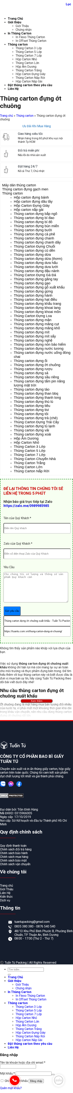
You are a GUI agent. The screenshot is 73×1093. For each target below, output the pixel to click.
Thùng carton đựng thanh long (37, 398)
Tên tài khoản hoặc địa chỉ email (22, 1062)
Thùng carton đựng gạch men (25, 189)
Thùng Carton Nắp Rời (30, 78)
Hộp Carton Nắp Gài (29, 81)
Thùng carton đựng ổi (30, 361)
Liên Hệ (13, 89)
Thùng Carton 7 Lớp (29, 55)
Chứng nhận (24, 30)
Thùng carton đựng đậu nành (36, 271)
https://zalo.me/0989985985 (26, 506)
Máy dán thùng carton (19, 185)
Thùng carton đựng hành (33, 295)
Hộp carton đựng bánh (31, 197)
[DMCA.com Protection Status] (12, 797)
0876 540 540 (45, 926)
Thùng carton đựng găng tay (36, 279)
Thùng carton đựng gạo (32, 283)
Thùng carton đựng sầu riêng (36, 377)
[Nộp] (9, 974)
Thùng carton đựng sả (31, 373)
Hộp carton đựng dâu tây (33, 201)
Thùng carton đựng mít (31, 332)
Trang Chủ (15, 18)
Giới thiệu (14, 22)
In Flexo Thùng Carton (30, 37)
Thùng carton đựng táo (31, 389)
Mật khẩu (7, 1073)
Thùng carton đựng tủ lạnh (34, 426)
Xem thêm (36, 700)
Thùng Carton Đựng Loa (33, 316)
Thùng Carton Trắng (29, 70)
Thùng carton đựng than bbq (36, 393)
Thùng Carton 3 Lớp (29, 48)
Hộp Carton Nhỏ (26, 59)
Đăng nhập (36, 1081)
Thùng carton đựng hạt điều (35, 300)
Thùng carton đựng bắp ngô (35, 214)
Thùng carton (18, 44)
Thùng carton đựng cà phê (34, 234)
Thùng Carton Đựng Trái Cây (36, 422)
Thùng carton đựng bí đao (34, 218)
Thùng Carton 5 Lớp (29, 52)
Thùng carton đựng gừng (33, 291)
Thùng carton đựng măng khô (37, 328)
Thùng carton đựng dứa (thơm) (38, 259)
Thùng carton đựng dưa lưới (36, 267)
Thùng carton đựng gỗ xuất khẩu (39, 287)
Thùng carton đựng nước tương (38, 349)
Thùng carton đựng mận (32, 320)
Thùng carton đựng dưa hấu (36, 263)
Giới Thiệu (22, 26)
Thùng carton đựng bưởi (33, 230)
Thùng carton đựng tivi (31, 410)
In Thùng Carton (19, 33)
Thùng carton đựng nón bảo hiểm (40, 344)
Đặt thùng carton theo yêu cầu (30, 85)
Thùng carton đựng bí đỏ (33, 222)
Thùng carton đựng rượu (33, 369)
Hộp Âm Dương (26, 66)
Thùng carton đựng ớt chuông (37, 365)
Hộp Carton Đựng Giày (31, 74)
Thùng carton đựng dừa (32, 255)
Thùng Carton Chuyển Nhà (35, 459)
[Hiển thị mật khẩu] (53, 1074)
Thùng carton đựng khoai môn (37, 312)
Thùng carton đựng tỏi (31, 414)
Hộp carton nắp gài (28, 210)
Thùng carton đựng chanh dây (37, 242)
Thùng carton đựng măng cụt (36, 324)
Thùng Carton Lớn (27, 63)
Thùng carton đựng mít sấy (35, 336)
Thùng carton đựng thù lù (33, 402)
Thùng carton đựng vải (31, 430)
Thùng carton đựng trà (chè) (36, 418)
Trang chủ (6, 115)
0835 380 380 (24, 926)
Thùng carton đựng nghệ (33, 340)
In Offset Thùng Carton (31, 41)
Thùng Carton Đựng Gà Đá (35, 275)
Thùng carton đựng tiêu (32, 406)
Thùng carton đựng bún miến (36, 226)
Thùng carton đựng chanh (34, 238)
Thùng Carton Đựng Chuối (34, 246)
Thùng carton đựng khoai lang (37, 308)
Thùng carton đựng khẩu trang (37, 304)
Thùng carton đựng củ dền (34, 250)
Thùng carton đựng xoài (32, 434)
